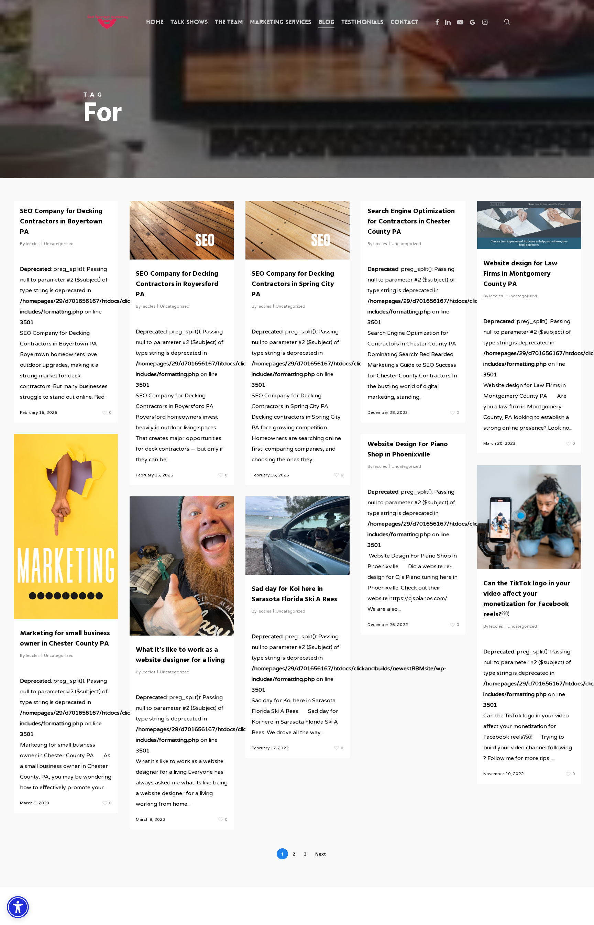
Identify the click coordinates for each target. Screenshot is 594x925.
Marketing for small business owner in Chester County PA (65, 638)
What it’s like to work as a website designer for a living (180, 655)
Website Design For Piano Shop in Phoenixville (407, 449)
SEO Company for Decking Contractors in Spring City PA (293, 284)
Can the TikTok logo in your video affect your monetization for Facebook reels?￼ (526, 599)
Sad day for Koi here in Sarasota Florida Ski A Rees (294, 594)
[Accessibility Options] (18, 907)
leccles (33, 243)
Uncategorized (59, 243)
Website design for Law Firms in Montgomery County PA (520, 274)
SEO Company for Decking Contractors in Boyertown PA (61, 222)
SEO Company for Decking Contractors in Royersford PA (177, 284)
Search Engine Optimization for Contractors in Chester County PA (411, 222)
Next (320, 854)
